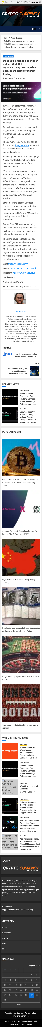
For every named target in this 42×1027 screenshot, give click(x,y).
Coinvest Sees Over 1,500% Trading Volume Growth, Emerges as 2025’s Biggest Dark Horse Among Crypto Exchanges (28, 420)
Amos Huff (9, 78)
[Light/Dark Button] (34, 29)
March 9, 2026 (27, 792)
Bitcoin (5, 927)
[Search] (39, 29)
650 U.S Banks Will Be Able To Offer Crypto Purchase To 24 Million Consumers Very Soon (20, 482)
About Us (8, 1013)
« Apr (19, 1004)
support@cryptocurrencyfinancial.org (17, 910)
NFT (4, 949)
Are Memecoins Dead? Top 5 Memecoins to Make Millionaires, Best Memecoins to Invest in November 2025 (30, 844)
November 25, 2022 (23, 78)
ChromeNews (14, 1024)
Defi (4, 943)
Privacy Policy (30, 1013)
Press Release (8, 56)
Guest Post (23, 744)
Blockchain (6, 933)
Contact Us (18, 1013)
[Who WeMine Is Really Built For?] (10, 787)
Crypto (5, 938)
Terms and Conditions (20, 1016)
